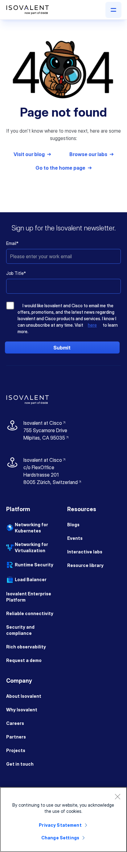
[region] (63, 819)
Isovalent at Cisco (44, 423)
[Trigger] (113, 9)
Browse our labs (88, 154)
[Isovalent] (27, 9)
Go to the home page (60, 168)
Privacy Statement (60, 825)
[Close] (117, 796)
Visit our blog (29, 154)
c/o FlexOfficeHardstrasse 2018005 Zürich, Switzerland (50, 474)
